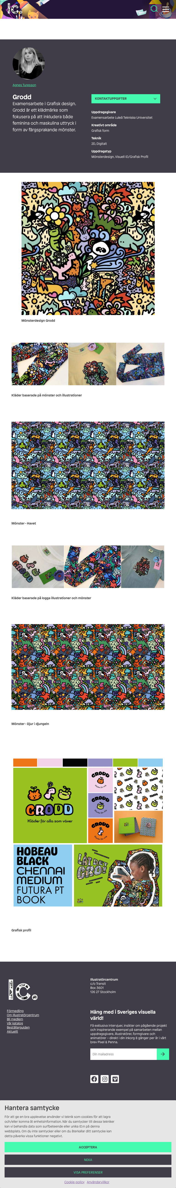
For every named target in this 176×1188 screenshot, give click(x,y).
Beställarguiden (18, 1027)
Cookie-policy (74, 1182)
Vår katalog (15, 1023)
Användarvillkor (98, 1182)
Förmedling (15, 1011)
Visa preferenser (88, 1172)
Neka (88, 1160)
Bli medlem (15, 1019)
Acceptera (88, 1147)
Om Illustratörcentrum (23, 1015)
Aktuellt (12, 1031)
